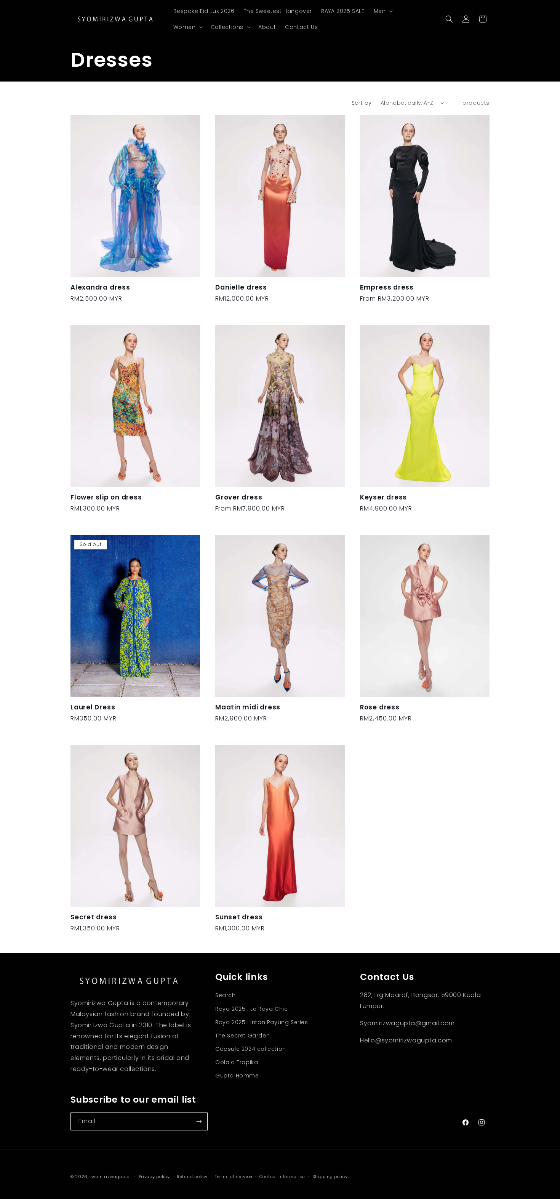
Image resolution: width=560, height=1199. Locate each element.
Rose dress (380, 707)
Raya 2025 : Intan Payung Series (261, 1022)
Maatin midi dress (247, 707)
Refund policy (192, 1176)
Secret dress (93, 917)
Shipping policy (330, 1176)
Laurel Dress (92, 707)
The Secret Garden (242, 1035)
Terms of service (233, 1176)
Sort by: (362, 103)
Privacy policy (154, 1176)
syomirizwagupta (110, 1176)
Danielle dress (241, 287)
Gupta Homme (237, 1075)
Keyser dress (383, 497)
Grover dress (238, 497)
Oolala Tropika (236, 1062)
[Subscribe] (198, 1121)
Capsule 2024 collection (250, 1049)
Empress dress (387, 287)
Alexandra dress (100, 287)
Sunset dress (238, 917)
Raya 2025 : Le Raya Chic (251, 1009)
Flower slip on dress (106, 497)
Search (225, 995)
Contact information (282, 1176)
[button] (382, 11)
